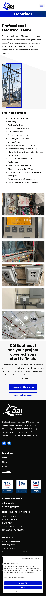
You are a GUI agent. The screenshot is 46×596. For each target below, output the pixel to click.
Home (4, 457)
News (4, 462)
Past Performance (23, 395)
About (4, 466)
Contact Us (6, 471)
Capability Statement (23, 387)
